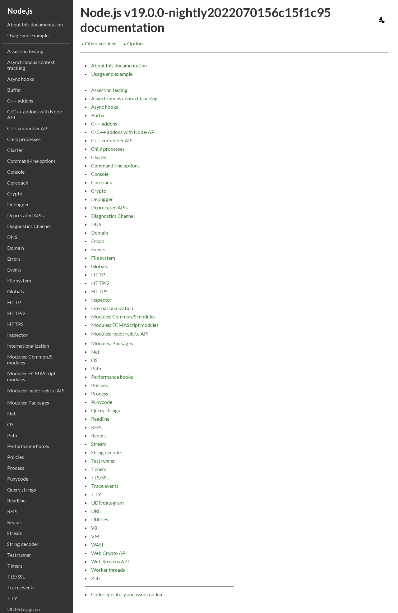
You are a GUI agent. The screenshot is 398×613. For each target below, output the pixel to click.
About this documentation (35, 24)
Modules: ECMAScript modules (31, 376)
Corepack (17, 182)
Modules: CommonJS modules (30, 359)
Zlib (95, 578)
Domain (15, 248)
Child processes (24, 139)
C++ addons (20, 100)
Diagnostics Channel (29, 226)
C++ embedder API (28, 128)
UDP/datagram (107, 502)
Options (134, 43)
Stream (14, 533)
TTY (12, 598)
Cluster (15, 150)
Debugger (18, 204)
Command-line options (31, 161)
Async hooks (20, 79)
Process (15, 468)
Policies (15, 457)
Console (16, 172)
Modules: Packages (28, 402)
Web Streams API (110, 561)
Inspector (17, 335)
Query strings (21, 489)
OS (10, 424)
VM (95, 536)
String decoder (23, 544)
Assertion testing (25, 51)
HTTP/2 (16, 313)
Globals (15, 291)
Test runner (19, 555)
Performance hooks (28, 446)
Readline (16, 500)
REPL (13, 511)
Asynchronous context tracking (31, 65)
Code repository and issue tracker (127, 594)
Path (12, 435)
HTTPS (15, 324)
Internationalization (28, 346)
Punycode (17, 479)
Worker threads (108, 570)
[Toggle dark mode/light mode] (382, 20)
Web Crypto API (109, 553)
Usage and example (28, 35)
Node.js (20, 10)
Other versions (99, 43)
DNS (12, 237)
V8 (94, 528)
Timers (14, 566)
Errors (14, 259)
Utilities (99, 519)
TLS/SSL (16, 576)
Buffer (14, 90)
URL (95, 511)
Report (14, 522)
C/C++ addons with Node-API (35, 114)
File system (19, 280)
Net (11, 413)
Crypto (14, 193)
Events (14, 269)
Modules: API (36, 390)
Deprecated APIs (25, 215)
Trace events (21, 587)
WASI (97, 544)
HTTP (14, 302)
